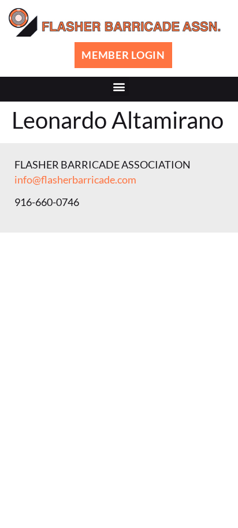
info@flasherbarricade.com (75, 179)
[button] (119, 86)
